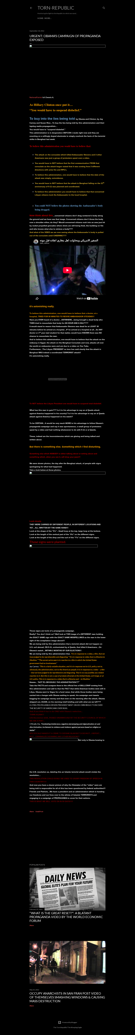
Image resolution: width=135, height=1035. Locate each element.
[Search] (103, 7)
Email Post (39, 811)
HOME (40, 18)
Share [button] (32, 811)
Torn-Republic (55, 8)
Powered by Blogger (69, 1022)
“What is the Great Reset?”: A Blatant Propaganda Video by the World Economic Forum (66, 917)
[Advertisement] (67, 838)
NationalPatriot (36, 97)
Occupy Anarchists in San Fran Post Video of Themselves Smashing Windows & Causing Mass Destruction (67, 997)
